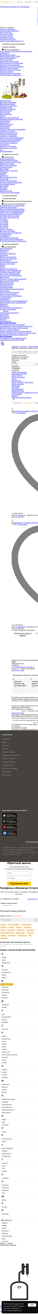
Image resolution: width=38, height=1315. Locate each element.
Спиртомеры (5, 121)
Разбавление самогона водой (12, 324)
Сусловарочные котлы (9, 238)
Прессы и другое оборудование (13, 279)
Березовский (6, 972)
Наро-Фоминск (7, 1104)
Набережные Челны (8, 1099)
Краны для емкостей (8, 258)
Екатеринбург (26, 925)
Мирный (4, 1087)
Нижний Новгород (7, 933)
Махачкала (20, 930)
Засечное (5, 1029)
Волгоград (5, 990)
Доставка (28, 2)
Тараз (3, 1238)
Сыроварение (5, 297)
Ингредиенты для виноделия (12, 289)
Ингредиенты (5, 100)
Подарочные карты (8, 309)
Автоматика (5, 61)
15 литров (4, 222)
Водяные (3, 189)
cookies (16, 1304)
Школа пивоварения (9, 247)
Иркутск (19, 927)
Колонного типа (6, 34)
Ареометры (4, 122)
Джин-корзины (6, 63)
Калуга (4, 1041)
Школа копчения (8, 157)
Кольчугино (6, 1052)
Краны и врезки (6, 71)
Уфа (30, 936)
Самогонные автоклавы (10, 192)
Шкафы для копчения (9, 160)
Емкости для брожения (9, 117)
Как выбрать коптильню (10, 154)
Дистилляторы (6, 32)
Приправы (4, 179)
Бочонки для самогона (9, 217)
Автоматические (7, 37)
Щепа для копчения (8, 165)
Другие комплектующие (21, 397)
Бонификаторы (6, 107)
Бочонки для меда (7, 231)
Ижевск (11, 927)
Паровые (3, 187)
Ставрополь (22, 936)
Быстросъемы (6, 68)
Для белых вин (6, 286)
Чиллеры (3, 252)
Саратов (4, 1151)
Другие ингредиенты (8, 269)
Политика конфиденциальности (12, 852)
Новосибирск (6, 1112)
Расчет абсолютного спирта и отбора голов (18, 333)
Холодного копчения (8, 148)
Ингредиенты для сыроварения (13, 302)
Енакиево (5, 1022)
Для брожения (6, 111)
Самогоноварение (7, 29)
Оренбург (30, 933)
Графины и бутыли (7, 131)
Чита (3, 1193)
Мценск (4, 1092)
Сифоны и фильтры (8, 253)
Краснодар (11, 930)
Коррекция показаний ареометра (14, 335)
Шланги (15, 68)
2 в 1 (2, 149)
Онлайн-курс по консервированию (13, 204)
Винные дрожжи (7, 282)
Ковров (4, 1049)
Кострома (5, 1057)
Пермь (4, 1132)
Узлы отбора (5, 58)
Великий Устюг (8, 2)
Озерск (4, 1119)
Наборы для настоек (8, 106)
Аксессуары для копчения (10, 162)
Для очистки (5, 112)
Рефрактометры (6, 124)
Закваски (3, 304)
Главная (15, 346)
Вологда (4, 995)
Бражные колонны (7, 55)
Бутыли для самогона (9, 133)
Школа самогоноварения (10, 49)
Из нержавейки (6, 151)
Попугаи (17, 70)
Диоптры (3, 65)
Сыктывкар (12, 936)
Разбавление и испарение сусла (13, 338)
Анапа (4, 960)
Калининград (6, 1039)
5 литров (3, 219)
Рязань (4, 1141)
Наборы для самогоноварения (12, 129)
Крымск (4, 1062)
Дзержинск (5, 1004)
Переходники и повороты (10, 75)
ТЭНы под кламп (18, 377)
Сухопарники (18, 66)
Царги (13, 58)
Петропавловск (7, 1236)
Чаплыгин (5, 1185)
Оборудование (6, 248)
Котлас (4, 1060)
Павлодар (5, 1233)
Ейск (3, 1014)
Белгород (5, 969)
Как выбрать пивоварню (10, 244)
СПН (10, 60)
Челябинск (5, 1190)
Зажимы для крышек (8, 207)
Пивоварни (4, 236)
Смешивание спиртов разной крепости (16, 326)
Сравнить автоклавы (9, 198)
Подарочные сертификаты (11, 139)
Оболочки (4, 175)
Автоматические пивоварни (11, 239)
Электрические (6, 191)
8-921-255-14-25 (18, 670)
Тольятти (5, 1163)
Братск (4, 975)
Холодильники (14, 65)
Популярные (28, 403)
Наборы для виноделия (9, 292)
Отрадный (5, 1125)
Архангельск (6, 962)
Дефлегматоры (6, 66)
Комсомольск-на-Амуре (10, 1054)
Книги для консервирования (12, 212)
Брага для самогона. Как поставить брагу (20, 684)
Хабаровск (4, 938)
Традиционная (6, 167)
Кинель (4, 1044)
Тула (3, 1168)
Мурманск (30, 930)
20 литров (4, 224)
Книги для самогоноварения (12, 138)
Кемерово (27, 927)
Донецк (4, 1007)
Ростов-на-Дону (7, 1138)
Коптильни (4, 144)
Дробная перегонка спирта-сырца (14, 328)
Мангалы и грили (7, 164)
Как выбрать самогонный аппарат (13, 44)
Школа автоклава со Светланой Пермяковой (16, 201)
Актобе (4, 1228)
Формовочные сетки (8, 177)
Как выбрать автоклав (9, 195)
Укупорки (4, 255)
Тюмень (4, 1171)
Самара (3, 936)
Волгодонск (6, 992)
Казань (4, 1036)
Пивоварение (5, 234)
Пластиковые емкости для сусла (13, 241)
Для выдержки (6, 114)
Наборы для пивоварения (10, 270)
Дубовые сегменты (8, 109)
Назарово (5, 1102)
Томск (4, 1166)
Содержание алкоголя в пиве (12, 340)
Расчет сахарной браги (9, 329)
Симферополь (6, 1153)
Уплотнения (17, 394)
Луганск (4, 1075)
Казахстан (8, 1220)
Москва (3, 925)
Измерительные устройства (11, 119)
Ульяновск (5, 1178)
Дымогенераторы (7, 159)
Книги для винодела (8, 294)
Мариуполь (6, 1084)
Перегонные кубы (7, 51)
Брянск (4, 977)
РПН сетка (4, 60)
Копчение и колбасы (8, 143)
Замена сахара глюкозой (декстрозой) (15, 331)
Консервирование (7, 184)
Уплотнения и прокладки (10, 73)
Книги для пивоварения (10, 274)
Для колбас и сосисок (9, 170)
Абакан (4, 957)
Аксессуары (5, 128)
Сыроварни (5, 299)
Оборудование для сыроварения (13, 301)
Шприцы (3, 172)
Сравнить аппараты (8, 47)
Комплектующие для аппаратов (16, 52)
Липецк (4, 1072)
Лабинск (4, 1069)
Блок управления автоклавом (12, 209)
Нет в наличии (18, 517)
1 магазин (19, 2)
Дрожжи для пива (7, 264)
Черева (3, 174)
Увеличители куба (7, 56)
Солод (2, 267)
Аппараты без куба (8, 39)
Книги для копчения (8, 181)
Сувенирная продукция (9, 141)
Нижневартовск (7, 1107)
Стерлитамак (6, 1156)
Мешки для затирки (8, 257)
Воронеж (5, 998)
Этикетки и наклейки (8, 136)
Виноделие (4, 277)
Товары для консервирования (12, 211)
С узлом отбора (6, 36)
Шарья (4, 1200)
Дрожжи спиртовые (8, 102)
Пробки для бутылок (8, 134)
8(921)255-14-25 (32, 899)
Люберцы (5, 1077)
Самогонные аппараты (9, 31)
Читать (16, 690)
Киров (3, 930)
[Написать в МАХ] (2, 345)
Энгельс (4, 1207)
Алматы (4, 1223)
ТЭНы (17, 56)
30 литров (4, 226)
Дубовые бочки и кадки (9, 216)
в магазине (20, 515)
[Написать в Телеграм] (2, 341)
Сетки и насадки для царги (22, 382)
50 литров (4, 227)
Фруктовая (4, 169)
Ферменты (4, 306)
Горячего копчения (8, 146)
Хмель (2, 265)
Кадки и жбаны (6, 229)
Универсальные (6, 287)
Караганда (5, 1231)
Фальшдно (14, 61)
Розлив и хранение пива (10, 272)
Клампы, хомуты (6, 70)
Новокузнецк (20, 933)
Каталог (23, 346)
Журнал (3, 319)
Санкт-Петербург (14, 925)
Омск (3, 1122)
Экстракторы (18, 63)
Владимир (5, 987)
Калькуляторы (6, 321)
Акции (5, 311)
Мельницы (4, 250)
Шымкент (5, 1241)
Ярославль (5, 1214)
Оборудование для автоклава (12, 205)
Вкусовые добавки (7, 104)
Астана (4, 1225)
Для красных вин (7, 284)
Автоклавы (4, 186)
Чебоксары (5, 1187)
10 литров (4, 221)
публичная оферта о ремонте (12, 854)
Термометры (5, 126)
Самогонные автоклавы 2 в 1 (12, 41)
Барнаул (3, 927)
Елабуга (4, 1019)
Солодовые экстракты (9, 262)
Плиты (2, 116)
